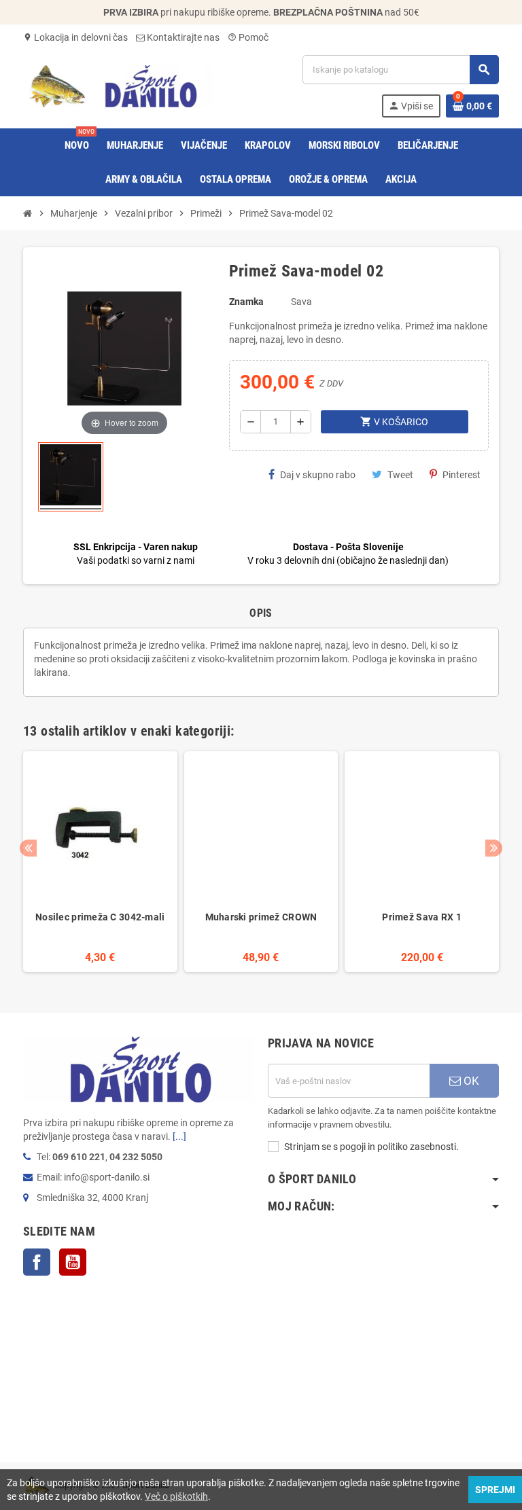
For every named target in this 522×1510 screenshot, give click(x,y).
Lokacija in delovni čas (75, 37)
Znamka (246, 301)
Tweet (400, 474)
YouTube (72, 1262)
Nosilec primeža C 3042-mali (100, 917)
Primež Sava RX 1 (421, 917)
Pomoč (248, 37)
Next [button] (493, 848)
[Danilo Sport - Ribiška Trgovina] (118, 85)
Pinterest (461, 474)
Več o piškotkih (176, 1496)
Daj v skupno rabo (317, 474)
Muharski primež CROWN (261, 917)
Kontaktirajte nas (182, 37)
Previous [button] (28, 848)
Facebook (36, 1262)
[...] (179, 1136)
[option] (100, 862)
